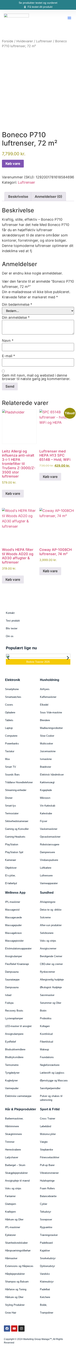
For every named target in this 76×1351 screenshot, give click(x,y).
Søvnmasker (47, 995)
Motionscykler (48, 1134)
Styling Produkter (15, 1304)
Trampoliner (46, 1312)
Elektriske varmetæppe (18, 1096)
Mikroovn (45, 797)
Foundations (47, 1057)
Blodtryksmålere (14, 1057)
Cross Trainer (47, 1118)
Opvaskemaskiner (50, 836)
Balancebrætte (48, 1196)
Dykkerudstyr (47, 1266)
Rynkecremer (47, 971)
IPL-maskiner (12, 901)
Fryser (43, 821)
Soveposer (46, 1219)
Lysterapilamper (14, 1018)
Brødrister (45, 766)
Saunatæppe (12, 979)
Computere (11, 735)
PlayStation (11, 844)
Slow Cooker (47, 735)
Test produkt (13, 620)
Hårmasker (11, 1258)
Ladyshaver (11, 1157)
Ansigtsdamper (13, 956)
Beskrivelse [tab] (18, 196)
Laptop (9, 728)
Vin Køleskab (47, 805)
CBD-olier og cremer (51, 964)
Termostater (12, 813)
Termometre (12, 1065)
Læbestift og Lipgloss (52, 1072)
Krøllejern (10, 1211)
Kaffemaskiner (48, 696)
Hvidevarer (24, 41)
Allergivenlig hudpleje (52, 979)
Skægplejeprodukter (16, 1172)
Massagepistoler (14, 940)
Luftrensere (46, 875)
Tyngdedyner (12, 1072)
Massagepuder (13, 925)
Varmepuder (12, 1088)
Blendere (45, 720)
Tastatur (9, 751)
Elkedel (44, 704)
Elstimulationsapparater (18, 948)
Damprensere (47, 852)
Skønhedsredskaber (16, 1242)
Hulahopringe (47, 1180)
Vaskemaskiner (48, 828)
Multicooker (46, 743)
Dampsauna (12, 971)
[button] (69, 18)
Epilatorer (10, 1235)
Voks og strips (48, 940)
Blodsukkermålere (15, 1049)
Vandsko (45, 1273)
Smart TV (10, 766)
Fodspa (9, 1002)
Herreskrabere (13, 1149)
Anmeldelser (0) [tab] (48, 196)
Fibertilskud (46, 1041)
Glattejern (10, 1204)
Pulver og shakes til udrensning (51, 1098)
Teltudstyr (45, 1211)
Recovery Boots (14, 1010)
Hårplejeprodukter (15, 1273)
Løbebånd (45, 1126)
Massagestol (12, 909)
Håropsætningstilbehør (18, 1250)
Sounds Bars (12, 774)
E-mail (8, 356)
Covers (9, 704)
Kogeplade (46, 790)
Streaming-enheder (15, 790)
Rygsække (46, 1227)
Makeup (44, 1049)
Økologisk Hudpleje (51, 987)
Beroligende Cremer (51, 956)
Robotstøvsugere (49, 844)
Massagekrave (13, 933)
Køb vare (12, 163)
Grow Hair (10, 1312)
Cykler (43, 1204)
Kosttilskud (46, 1033)
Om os (9, 636)
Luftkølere (45, 867)
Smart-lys (10, 805)
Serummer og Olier (50, 1002)
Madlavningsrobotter (51, 728)
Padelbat (45, 1289)
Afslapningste (47, 901)
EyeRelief (10, 1041)
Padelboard (46, 1242)
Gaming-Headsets (15, 836)
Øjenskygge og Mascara (53, 1080)
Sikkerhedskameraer (16, 821)
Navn (7, 340)
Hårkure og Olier (14, 1219)
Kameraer (10, 860)
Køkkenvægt (47, 782)
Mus (7, 759)
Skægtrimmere (13, 1134)
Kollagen (45, 1026)
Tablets (9, 720)
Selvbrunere (46, 933)
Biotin (43, 1010)
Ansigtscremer (48, 948)
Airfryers (44, 689)
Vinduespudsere (49, 860)
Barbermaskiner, (14, 1118)
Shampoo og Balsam (17, 1281)
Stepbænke (46, 1149)
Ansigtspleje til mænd (17, 1180)
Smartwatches (13, 696)
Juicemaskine (48, 751)
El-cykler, (10, 875)
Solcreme (45, 917)
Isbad (8, 995)
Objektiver (11, 867)
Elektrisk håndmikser (52, 774)
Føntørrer (10, 1196)
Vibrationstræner (49, 1172)
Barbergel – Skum (15, 1165)
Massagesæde (13, 917)
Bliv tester (11, 628)
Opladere (10, 712)
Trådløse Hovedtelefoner (19, 782)
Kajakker (45, 1250)
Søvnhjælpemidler (50, 1088)
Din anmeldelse (16, 317)
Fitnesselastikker (49, 1157)
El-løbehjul (11, 883)
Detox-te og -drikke (50, 909)
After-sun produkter (51, 925)
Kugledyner (11, 1080)
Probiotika (45, 1018)
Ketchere (45, 1297)
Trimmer (9, 1141)
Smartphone (12, 689)
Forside (7, 41)
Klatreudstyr (47, 1281)
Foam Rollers (47, 1188)
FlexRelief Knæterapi (17, 964)
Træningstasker (49, 1235)
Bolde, (43, 1304)
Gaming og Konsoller (17, 828)
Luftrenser (44, 41)
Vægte (44, 1141)
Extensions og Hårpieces (19, 1266)
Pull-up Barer (47, 1165)
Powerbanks (12, 743)
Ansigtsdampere (14, 1033)
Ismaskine (46, 759)
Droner (8, 797)
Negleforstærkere (49, 1065)
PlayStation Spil (14, 852)
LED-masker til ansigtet (18, 1026)
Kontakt (10, 612)
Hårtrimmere (12, 1126)
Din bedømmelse (17, 304)
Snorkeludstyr (48, 1258)
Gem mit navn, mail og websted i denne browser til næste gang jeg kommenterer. (36, 377)
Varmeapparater (49, 883)
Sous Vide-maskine (51, 712)
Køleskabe (46, 813)
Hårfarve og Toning (15, 1289)
